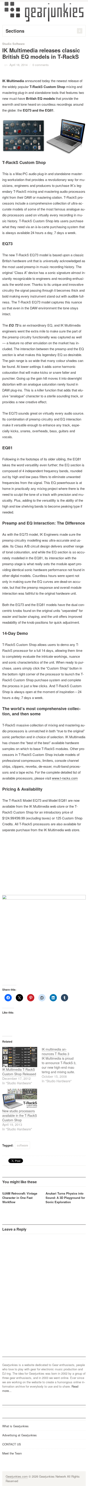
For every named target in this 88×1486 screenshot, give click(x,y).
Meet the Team (12, 1453)
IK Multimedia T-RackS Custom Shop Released (19, 1071)
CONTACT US (11, 1444)
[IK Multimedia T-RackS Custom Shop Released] (19, 1057)
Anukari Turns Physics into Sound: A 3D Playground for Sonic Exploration (65, 1197)
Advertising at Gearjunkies (19, 1435)
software (22, 1145)
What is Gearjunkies (15, 1426)
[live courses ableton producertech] (44, 908)
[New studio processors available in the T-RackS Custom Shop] (19, 1099)
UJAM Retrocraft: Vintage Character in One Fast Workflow (19, 1197)
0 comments (40, 65)
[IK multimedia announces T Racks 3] (61, 1065)
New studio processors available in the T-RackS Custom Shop (19, 1115)
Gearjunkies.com (17, 1476)
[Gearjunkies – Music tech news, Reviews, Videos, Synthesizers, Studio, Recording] (44, 11)
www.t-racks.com (65, 778)
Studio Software (13, 44)
